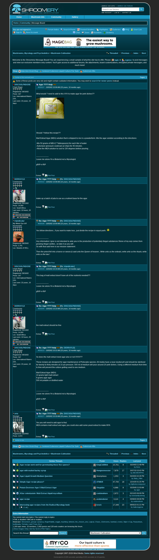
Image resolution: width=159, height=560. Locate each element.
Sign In (19, 32)
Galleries (117, 30)
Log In (116, 12)
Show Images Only (21, 529)
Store (87, 33)
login (116, 60)
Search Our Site (108, 5)
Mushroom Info (37, 17)
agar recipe (25, 499)
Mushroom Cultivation (60, 53)
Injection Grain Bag (29, 71)
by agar (137, 490)
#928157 (41, 87)
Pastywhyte (137, 522)
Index (135, 53)
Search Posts (69, 30)
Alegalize (100, 488)
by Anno (137, 467)
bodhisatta (17, 524)
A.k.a (40, 524)
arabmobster (102, 499)
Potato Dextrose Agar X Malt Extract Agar (38, 488)
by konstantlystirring (137, 496)
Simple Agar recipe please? (32, 482)
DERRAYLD (69, 348)
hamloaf (113, 522)
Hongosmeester (103, 470)
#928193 (41, 269)
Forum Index (53, 30)
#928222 (41, 350)
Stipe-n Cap (127, 522)
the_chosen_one (81, 522)
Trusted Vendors (87, 30)
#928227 (41, 416)
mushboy (64, 522)
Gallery (75, 17)
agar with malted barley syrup (33, 470)
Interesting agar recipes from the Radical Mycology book (45, 505)
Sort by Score (35, 529)
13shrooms (105, 522)
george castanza (37, 522)
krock (99, 505)
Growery (110, 33)
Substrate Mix (89, 71)
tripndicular (69, 266)
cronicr (120, 522)
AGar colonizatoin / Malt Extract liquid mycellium (41, 493)
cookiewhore (102, 493)
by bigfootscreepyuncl (137, 484)
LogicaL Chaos (94, 522)
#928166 (41, 223)
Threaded (113, 53)
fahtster (71, 522)
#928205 (41, 309)
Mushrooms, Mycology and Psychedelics (31, 53)
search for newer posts (102, 81)
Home (19, 17)
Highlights (103, 30)
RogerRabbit (49, 522)
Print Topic (45, 529)
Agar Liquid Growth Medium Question (36, 476)
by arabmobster (137, 501)
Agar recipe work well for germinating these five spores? (45, 465)
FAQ (127, 30)
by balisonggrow (137, 507)
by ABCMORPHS (137, 473)
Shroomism (26, 522)
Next (143, 53)
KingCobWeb (102, 465)
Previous (125, 53)
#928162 (41, 182)
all (26, 507)
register (128, 60)
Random (98, 33)
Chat (78, 33)
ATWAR (99, 482)
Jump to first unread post (24, 77)
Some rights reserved (94, 553)
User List (138, 30)
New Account (107, 12)
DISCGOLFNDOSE (72, 179)
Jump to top (19, 440)
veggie (57, 522)
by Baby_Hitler (137, 478)
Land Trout (33, 524)
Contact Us (126, 12)
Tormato (25, 524)
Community (56, 17)
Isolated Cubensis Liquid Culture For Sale (60, 71)
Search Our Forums (125, 5)
